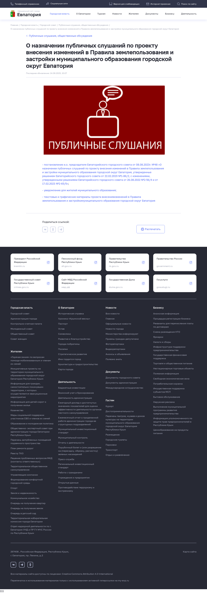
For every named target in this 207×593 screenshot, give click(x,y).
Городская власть (59, 13)
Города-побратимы (69, 344)
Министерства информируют (122, 333)
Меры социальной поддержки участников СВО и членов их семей (30, 417)
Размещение (113, 434)
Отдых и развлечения (117, 454)
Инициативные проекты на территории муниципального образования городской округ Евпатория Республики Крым (28, 373)
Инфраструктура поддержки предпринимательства (169, 348)
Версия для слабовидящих (126, 4)
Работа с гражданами (70, 472)
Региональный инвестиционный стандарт (76, 466)
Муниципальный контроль (73, 437)
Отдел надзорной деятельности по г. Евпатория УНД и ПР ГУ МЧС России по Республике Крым (31, 529)
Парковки (111, 444)
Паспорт (63, 323)
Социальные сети (59, 3)
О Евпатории (83, 13)
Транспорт (112, 449)
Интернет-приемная (160, 4)
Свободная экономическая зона (171, 378)
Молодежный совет (22, 328)
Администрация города (24, 318)
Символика (64, 333)
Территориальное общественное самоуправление (29, 468)
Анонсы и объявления (118, 354)
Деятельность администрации (75, 397)
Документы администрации (121, 382)
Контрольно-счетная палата (26, 323)
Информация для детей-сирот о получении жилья (28, 403)
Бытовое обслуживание (166, 396)
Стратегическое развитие (72, 354)
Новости (117, 13)
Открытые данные (68, 482)
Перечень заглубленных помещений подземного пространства (31, 441)
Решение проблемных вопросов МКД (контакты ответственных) (31, 460)
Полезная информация (166, 373)
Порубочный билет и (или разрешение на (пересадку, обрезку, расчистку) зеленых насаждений (79, 451)
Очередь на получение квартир (28, 503)
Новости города (115, 328)
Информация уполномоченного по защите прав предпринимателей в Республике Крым (172, 421)
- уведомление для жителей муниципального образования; (79, 190)
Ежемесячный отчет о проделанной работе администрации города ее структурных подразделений (78, 421)
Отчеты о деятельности (71, 442)
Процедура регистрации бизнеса (171, 318)
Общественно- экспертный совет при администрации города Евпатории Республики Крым (32, 431)
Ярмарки (158, 336)
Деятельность (188, 13)
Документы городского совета (123, 377)
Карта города (65, 369)
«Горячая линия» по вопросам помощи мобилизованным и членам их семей (31, 360)
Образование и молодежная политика (32, 423)
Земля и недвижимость (24, 493)
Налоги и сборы (162, 342)
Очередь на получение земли (27, 508)
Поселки (63, 349)
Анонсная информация (166, 313)
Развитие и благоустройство (74, 338)
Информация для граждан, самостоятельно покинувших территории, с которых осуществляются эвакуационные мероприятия (29, 390)
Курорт (110, 406)
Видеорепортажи (115, 349)
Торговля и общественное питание (172, 363)
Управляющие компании (24, 474)
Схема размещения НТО (166, 331)
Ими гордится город (69, 359)
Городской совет (20, 313)
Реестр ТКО (17, 453)
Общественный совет (22, 333)
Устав (61, 328)
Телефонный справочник (27, 4)
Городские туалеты (116, 439)
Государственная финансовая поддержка (170, 357)
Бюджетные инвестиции (71, 387)
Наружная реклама (164, 402)
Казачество (17, 410)
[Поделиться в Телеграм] (61, 230)
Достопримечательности (120, 411)
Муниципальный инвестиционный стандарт (77, 431)
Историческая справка (71, 313)
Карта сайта (189, 551)
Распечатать (152, 229)
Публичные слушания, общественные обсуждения (60, 35)
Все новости (113, 313)
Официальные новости (118, 323)
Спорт (14, 488)
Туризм (101, 13)
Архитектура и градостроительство (78, 364)
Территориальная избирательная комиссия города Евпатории (29, 520)
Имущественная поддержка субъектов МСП (168, 390)
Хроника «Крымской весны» (74, 318)
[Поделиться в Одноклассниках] (53, 230)
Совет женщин (19, 338)
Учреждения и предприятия (74, 477)
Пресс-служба (66, 459)
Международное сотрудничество (124, 387)
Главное (110, 318)
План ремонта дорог (22, 448)
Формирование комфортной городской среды (27, 481)
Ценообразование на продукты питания (170, 431)
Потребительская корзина (168, 383)
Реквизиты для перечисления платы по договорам (173, 325)
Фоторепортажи (115, 344)
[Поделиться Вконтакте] (45, 230)
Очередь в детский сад (23, 513)
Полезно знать (114, 359)
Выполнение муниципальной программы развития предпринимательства (169, 410)
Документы (151, 13)
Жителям (134, 13)
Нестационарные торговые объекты (173, 368)
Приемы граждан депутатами (122, 338)
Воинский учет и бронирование (76, 392)
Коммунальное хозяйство (25, 498)
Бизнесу (169, 13)
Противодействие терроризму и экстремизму (76, 489)
